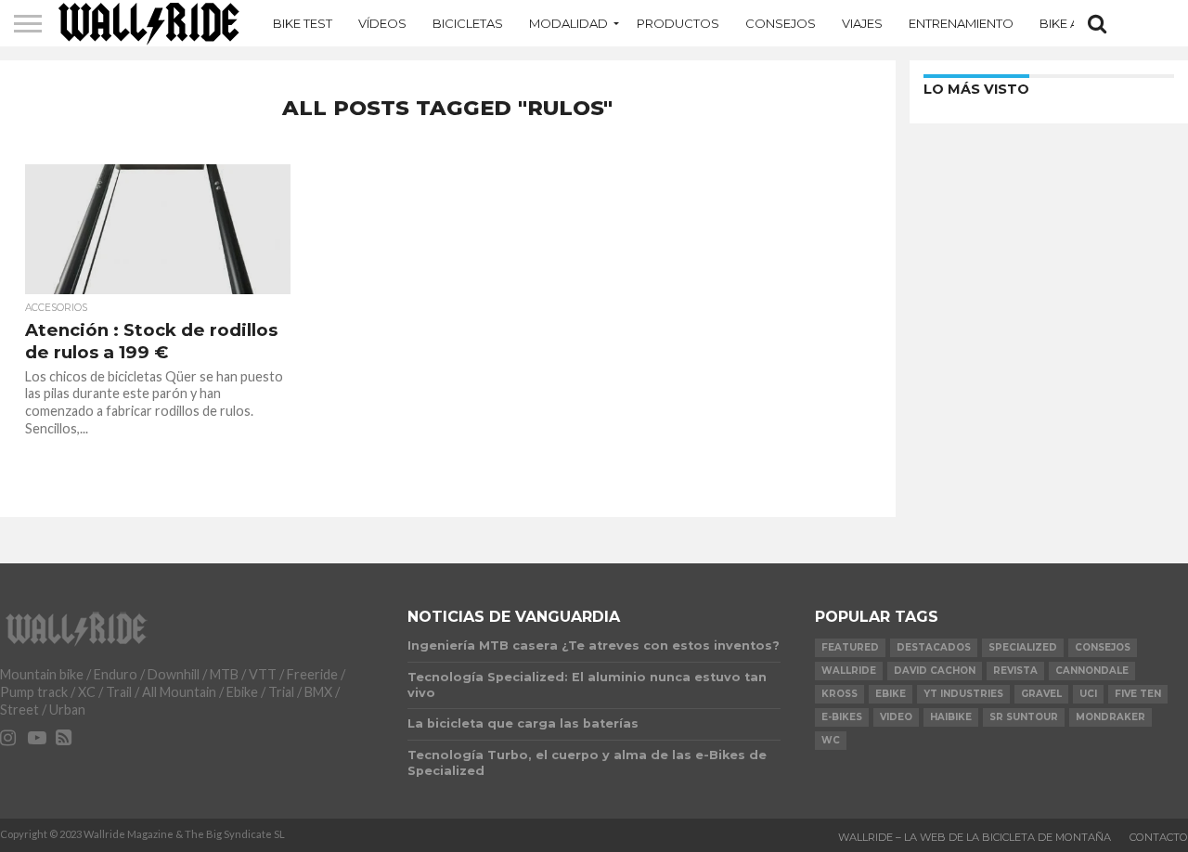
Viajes (862, 23)
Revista (1015, 671)
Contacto (1159, 837)
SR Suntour (1023, 717)
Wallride (848, 671)
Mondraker (1110, 717)
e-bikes (841, 717)
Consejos (780, 23)
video (896, 717)
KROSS (839, 694)
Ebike (890, 694)
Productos (678, 23)
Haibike (951, 717)
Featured (850, 647)
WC (830, 740)
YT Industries (963, 694)
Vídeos (382, 23)
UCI (1088, 694)
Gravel (1041, 694)
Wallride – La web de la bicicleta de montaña (974, 837)
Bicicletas (468, 23)
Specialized (1022, 647)
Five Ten (1138, 694)
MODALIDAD (568, 23)
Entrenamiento (961, 23)
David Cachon (934, 671)
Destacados (934, 647)
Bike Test (302, 23)
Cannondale (1092, 671)
